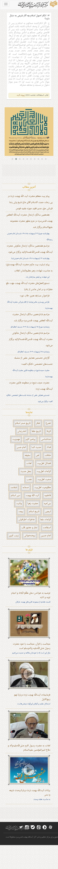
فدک (49, 447)
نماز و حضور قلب (29, 528)
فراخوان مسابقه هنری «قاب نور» (34, 296)
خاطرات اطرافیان (27, 520)
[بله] (32, 827)
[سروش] (44, 827)
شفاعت (14, 487)
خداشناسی (46, 439)
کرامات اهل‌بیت (44, 471)
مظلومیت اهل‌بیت (42, 487)
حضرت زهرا (32, 503)
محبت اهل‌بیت (44, 479)
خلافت (48, 455)
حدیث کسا (36, 447)
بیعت (20, 512)
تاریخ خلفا (36, 431)
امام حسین (46, 536)
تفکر (38, 423)
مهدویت (16, 439)
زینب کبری (14, 536)
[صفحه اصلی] (37, 4)
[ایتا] (38, 827)
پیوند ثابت (21, 95)
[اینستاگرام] (27, 827)
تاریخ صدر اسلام (23, 423)
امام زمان (21, 431)
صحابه (26, 487)
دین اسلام (15, 495)
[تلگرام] (21, 827)
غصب (29, 479)
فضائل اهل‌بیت (44, 463)
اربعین (48, 512)
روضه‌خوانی (29, 536)
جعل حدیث (26, 471)
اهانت (29, 463)
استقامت (47, 528)
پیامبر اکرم (30, 439)
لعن (37, 455)
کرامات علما (45, 520)
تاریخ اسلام (34, 512)
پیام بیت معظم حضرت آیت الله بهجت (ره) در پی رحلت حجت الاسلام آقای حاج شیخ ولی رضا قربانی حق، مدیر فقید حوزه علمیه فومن (30, 202)
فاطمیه (47, 495)
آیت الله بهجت (32, 495)
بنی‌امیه (47, 503)
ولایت (19, 503)
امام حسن (21, 447)
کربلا (49, 431)
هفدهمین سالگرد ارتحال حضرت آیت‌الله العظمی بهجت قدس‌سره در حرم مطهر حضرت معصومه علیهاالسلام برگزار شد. (29, 221)
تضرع (48, 423)
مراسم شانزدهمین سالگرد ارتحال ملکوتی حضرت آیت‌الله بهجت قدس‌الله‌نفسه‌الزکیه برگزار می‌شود (31, 339)
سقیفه (27, 455)
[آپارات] (50, 827)
